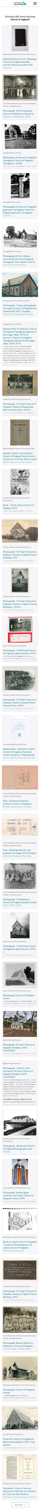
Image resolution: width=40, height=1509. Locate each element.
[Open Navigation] (35, 3)
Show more (19, 1505)
